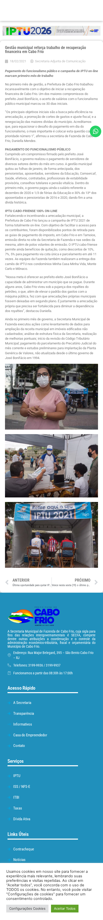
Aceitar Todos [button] (65, 908)
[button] (74, 10)
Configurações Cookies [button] (27, 908)
